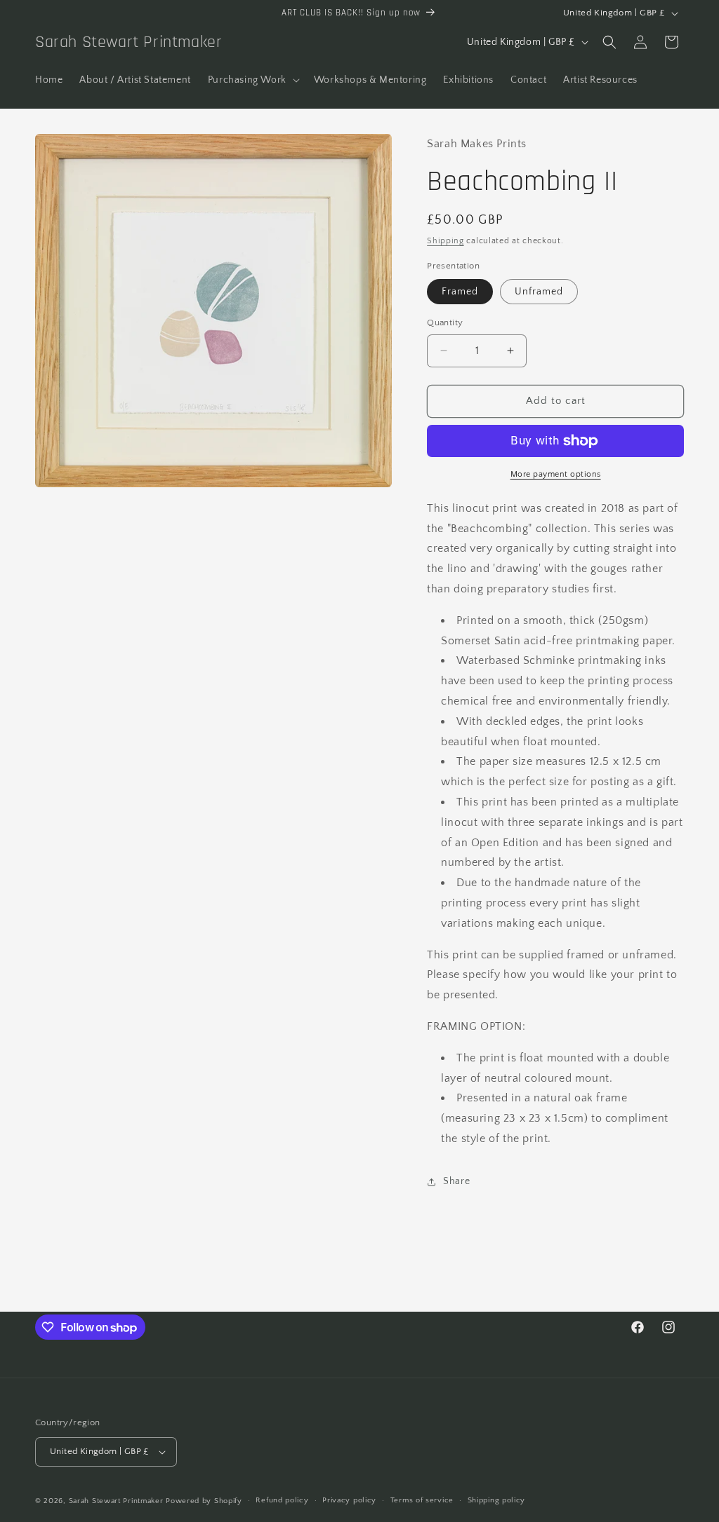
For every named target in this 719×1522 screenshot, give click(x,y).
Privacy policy (349, 1500)
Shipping (445, 240)
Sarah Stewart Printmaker (116, 1501)
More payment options (555, 474)
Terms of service (422, 1500)
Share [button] (456, 1181)
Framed (460, 291)
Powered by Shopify (204, 1501)
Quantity (445, 322)
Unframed (539, 291)
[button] (252, 80)
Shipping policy (497, 1500)
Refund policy (282, 1500)
